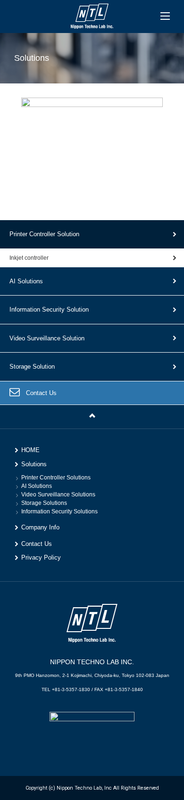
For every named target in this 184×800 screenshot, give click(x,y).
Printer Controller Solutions (56, 477)
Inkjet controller (29, 258)
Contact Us (41, 392)
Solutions (34, 464)
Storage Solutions (44, 503)
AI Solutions (26, 281)
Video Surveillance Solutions (58, 494)
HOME (30, 450)
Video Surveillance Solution (46, 338)
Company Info (40, 527)
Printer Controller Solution (44, 234)
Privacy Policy (41, 557)
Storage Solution (32, 366)
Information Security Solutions (59, 511)
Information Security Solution (49, 309)
